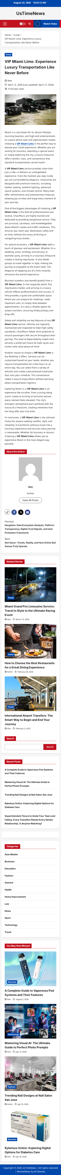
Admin (10, 671)
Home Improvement (15, 896)
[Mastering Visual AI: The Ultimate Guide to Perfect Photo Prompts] (30, 1021)
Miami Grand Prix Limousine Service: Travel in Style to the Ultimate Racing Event (30, 611)
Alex (10, 80)
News (8, 911)
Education (10, 868)
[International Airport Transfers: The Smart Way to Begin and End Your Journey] (30, 693)
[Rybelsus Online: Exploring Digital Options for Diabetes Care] (30, 1126)
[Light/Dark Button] (22, 23)
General (9, 882)
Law (7, 903)
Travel (8, 54)
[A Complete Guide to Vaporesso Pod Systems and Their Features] (30, 968)
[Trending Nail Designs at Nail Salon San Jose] (30, 1073)
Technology (11, 925)
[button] (5, 23)
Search (10, 738)
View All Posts (30, 500)
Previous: (29, 527)
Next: (30, 542)
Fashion (9, 875)
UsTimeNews (30, 13)
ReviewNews (23, 1171)
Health (8, 889)
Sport (8, 917)
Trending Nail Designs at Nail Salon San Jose (28, 794)
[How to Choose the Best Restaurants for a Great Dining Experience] (30, 641)
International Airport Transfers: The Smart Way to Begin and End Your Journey (29, 720)
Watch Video (50, 23)
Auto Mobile (11, 854)
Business (10, 861)
